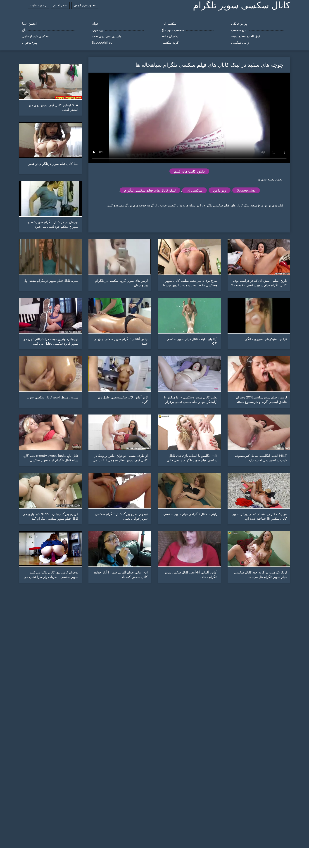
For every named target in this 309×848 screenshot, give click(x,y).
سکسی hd (194, 190)
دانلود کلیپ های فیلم (189, 171)
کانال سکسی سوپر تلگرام (241, 5)
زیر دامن (219, 190)
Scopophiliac (246, 190)
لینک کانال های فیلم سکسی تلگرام (150, 190)
